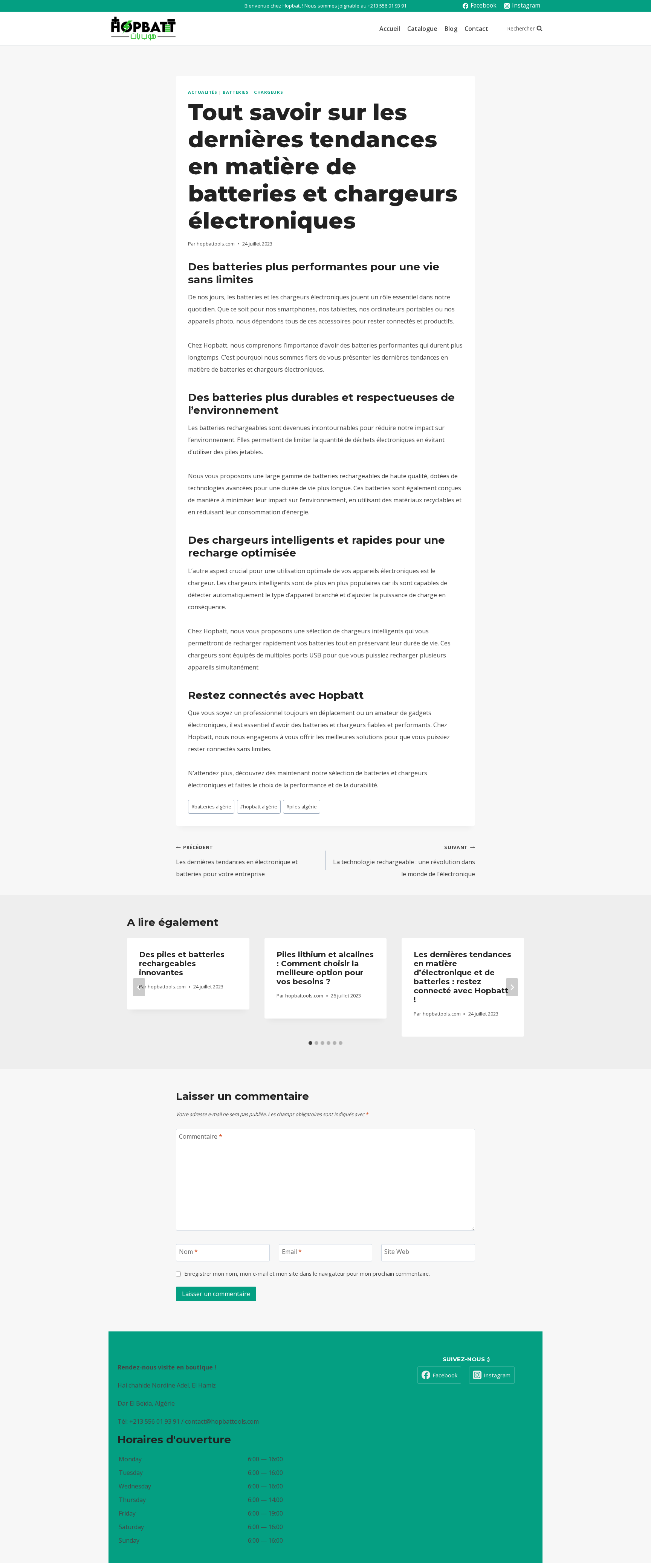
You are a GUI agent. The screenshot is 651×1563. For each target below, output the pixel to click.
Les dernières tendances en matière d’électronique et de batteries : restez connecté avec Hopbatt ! (462, 977)
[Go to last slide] (139, 987)
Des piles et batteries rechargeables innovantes (182, 963)
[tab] (310, 1043)
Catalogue (422, 28)
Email (292, 1252)
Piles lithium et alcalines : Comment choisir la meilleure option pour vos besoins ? (325, 968)
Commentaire (200, 1137)
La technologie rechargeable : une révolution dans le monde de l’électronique (404, 861)
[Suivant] (512, 987)
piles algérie (301, 806)
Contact (476, 28)
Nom (188, 1252)
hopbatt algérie (258, 806)
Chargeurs (268, 92)
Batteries (235, 92)
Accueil (389, 28)
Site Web (396, 1252)
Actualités (202, 92)
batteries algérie (211, 806)
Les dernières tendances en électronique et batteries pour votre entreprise (237, 861)
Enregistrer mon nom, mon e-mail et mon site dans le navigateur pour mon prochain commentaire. (307, 1273)
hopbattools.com (216, 243)
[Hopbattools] (143, 29)
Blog (451, 28)
